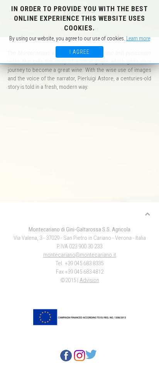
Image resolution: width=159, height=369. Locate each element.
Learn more (138, 38)
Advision (89, 280)
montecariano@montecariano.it (79, 254)
